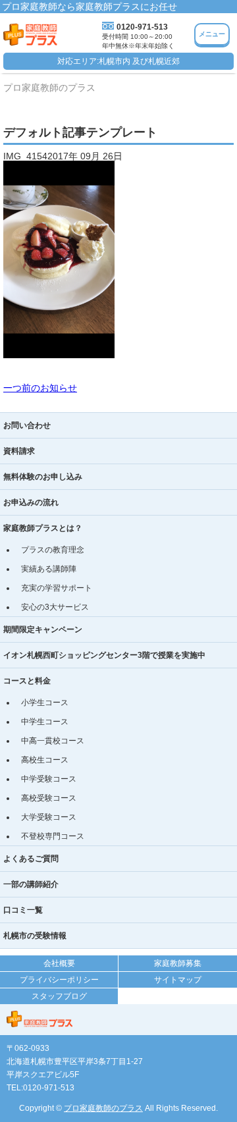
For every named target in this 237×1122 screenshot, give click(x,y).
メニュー (212, 34)
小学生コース (44, 702)
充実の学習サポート (56, 588)
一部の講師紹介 (31, 884)
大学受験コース (48, 817)
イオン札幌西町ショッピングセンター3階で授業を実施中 (104, 655)
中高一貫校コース (52, 740)
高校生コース (44, 759)
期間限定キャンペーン (42, 629)
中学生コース (44, 721)
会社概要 (59, 963)
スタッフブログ (59, 996)
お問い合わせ (27, 425)
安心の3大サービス (55, 607)
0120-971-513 (142, 27)
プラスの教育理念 (52, 549)
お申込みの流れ (31, 502)
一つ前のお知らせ (40, 388)
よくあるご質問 (31, 858)
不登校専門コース (52, 836)
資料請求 (19, 451)
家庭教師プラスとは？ (42, 528)
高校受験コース (48, 798)
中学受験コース (48, 779)
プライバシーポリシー (59, 979)
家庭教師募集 (177, 963)
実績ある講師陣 (48, 569)
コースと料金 (27, 680)
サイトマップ (177, 979)
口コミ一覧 (23, 910)
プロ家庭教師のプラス (103, 1108)
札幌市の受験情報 (34, 935)
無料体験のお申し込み (42, 476)
